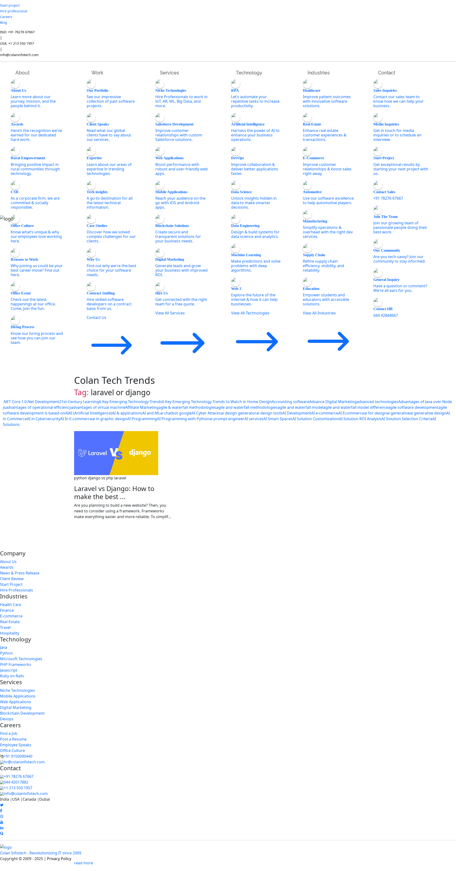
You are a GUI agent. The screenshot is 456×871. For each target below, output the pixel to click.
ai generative (398, 413)
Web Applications (15, 701)
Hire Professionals (16, 590)
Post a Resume (13, 739)
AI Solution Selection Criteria (406, 418)
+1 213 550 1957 (18, 787)
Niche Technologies (17, 690)
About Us (8, 561)
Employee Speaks (15, 744)
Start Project (11, 584)
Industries (319, 73)
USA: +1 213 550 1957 (17, 43)
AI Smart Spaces (277, 418)
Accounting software (290, 401)
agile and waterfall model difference (355, 407)
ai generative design (428, 413)
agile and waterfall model (300, 407)
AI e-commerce (324, 413)
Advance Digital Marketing (333, 401)
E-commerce (11, 616)
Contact (386, 73)
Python (6, 653)
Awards (7, 567)
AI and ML (151, 413)
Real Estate (10, 621)
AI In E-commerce (76, 418)
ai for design (375, 413)
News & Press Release (19, 573)
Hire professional (13, 11)
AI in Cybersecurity (43, 418)
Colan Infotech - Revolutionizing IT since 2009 (40, 853)
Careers (6, 16)
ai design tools (269, 413)
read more (83, 863)
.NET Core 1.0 (15, 401)
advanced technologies (377, 401)
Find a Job (8, 733)
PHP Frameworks (15, 664)
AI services (253, 418)
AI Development (296, 413)
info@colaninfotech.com (19, 55)
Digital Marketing (15, 707)
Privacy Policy (59, 858)
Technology (249, 73)
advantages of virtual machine (98, 407)
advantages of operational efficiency (38, 407)
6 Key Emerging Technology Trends (130, 401)
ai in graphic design (109, 418)
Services (169, 73)
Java (3, 647)
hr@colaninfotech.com (24, 762)
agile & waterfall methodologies (187, 407)
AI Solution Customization (315, 418)
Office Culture (12, 750)
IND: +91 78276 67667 (17, 32)
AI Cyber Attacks (206, 413)
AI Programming (142, 418)
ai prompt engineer (226, 418)
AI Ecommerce (351, 413)
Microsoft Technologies (21, 658)
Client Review (12, 578)
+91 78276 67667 (18, 776)
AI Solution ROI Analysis (360, 418)
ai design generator (238, 413)
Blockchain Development (22, 713)
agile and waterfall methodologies (247, 407)
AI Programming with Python (183, 418)
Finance (7, 610)
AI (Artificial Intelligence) (90, 413)
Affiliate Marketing (142, 407)
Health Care (10, 604)
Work (97, 73)
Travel (5, 627)
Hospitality (9, 633)
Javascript (8, 670)
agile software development (413, 407)
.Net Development (43, 401)
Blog (3, 22)
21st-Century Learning (79, 401)
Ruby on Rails (12, 676)
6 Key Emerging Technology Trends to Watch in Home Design (217, 401)
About (22, 73)
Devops (7, 719)
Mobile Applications (17, 696)
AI (67, 413)
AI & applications (127, 413)
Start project (10, 5)
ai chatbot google (176, 413)
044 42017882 (16, 782)
